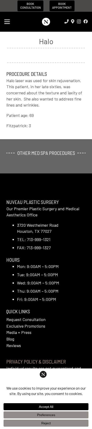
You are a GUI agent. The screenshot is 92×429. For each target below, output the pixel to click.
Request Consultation (26, 319)
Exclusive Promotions (25, 326)
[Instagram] (79, 21)
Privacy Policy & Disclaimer (36, 361)
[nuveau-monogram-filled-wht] (46, 22)
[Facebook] (86, 21)
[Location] (72, 21)
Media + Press (18, 332)
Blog (10, 338)
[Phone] (66, 21)
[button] (7, 22)
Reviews (13, 345)
